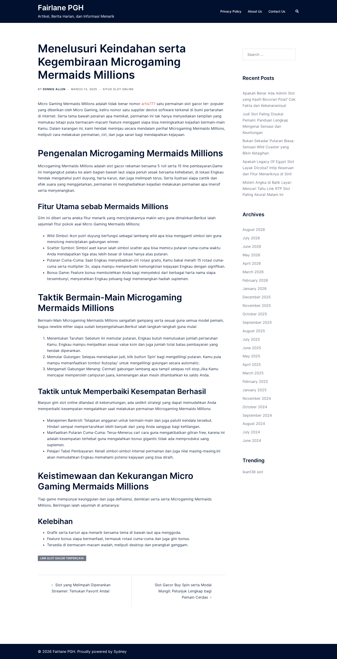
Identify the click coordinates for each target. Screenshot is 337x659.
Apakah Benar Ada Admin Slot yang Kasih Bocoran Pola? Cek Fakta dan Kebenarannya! (269, 99)
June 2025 (252, 348)
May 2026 (251, 255)
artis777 (148, 103)
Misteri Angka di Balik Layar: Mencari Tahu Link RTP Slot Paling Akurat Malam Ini (267, 188)
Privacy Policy (230, 11)
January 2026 (255, 288)
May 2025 (251, 356)
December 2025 (257, 297)
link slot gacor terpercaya (62, 558)
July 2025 (251, 339)
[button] (297, 11)
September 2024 (257, 415)
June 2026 (252, 246)
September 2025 (257, 322)
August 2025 (254, 331)
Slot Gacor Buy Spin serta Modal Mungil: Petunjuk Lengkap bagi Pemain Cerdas (183, 591)
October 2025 (255, 314)
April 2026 (252, 263)
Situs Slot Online (118, 89)
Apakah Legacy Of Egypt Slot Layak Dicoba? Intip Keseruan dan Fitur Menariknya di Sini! (268, 167)
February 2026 (255, 280)
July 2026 (251, 238)
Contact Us (276, 11)
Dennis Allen (54, 89)
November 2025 (257, 305)
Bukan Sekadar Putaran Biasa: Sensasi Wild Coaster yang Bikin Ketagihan (268, 146)
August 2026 (254, 229)
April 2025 (252, 364)
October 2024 (255, 407)
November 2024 (257, 398)
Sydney (120, 651)
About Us (255, 11)
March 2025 (253, 373)
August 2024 (254, 423)
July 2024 (251, 432)
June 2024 (252, 440)
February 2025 (255, 381)
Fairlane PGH (61, 7)
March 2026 (253, 272)
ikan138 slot (253, 472)
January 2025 (255, 390)
